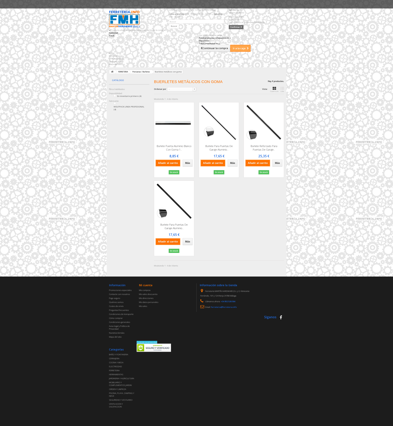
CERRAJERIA (114, 358)
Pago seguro (114, 298)
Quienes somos (116, 61)
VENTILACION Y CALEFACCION (116, 405)
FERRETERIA (114, 370)
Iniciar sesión (115, 1)
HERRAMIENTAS (116, 374)
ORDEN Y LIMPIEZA (117, 389)
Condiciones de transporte (121, 314)
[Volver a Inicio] (112, 72)
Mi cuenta (145, 285)
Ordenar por (160, 89)
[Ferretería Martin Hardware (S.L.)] (136, 20)
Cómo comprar (116, 318)
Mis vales (143, 306)
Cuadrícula (274, 91)
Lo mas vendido (116, 58)
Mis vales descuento (148, 294)
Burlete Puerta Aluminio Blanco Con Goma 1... (174, 147)
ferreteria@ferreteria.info (224, 307)
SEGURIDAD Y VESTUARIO (120, 400)
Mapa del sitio (115, 64)
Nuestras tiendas (116, 332)
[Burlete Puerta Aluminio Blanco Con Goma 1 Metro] (174, 122)
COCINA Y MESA (116, 362)
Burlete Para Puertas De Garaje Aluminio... (219, 147)
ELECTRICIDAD (115, 366)
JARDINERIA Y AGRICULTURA (121, 378)
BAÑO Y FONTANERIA (118, 354)
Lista (282, 91)
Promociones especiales (120, 290)
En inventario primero (129, 96)
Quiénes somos (116, 302)
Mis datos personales (148, 302)
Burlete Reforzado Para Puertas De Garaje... (264, 147)
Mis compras (144, 290)
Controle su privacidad (147, 342)
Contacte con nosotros (119, 4)
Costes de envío (116, 306)
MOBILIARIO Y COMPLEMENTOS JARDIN (120, 384)
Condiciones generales (119, 322)
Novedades (114, 55)
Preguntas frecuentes (119, 310)
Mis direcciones (146, 298)
